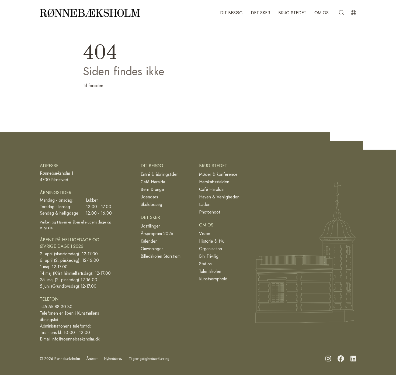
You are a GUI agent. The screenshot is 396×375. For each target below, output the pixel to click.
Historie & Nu (211, 241)
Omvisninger (152, 249)
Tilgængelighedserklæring (149, 358)
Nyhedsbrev (113, 358)
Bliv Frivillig (208, 256)
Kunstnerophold (213, 279)
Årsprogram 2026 (157, 233)
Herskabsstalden (214, 182)
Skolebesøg (151, 204)
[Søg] (341, 13)
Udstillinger (150, 226)
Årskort (92, 358)
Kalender (149, 241)
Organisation (210, 249)
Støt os (205, 264)
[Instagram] (328, 358)
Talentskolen (210, 271)
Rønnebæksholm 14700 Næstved (56, 176)
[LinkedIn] (353, 358)
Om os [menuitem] (321, 13)
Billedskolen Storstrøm (160, 256)
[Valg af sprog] (353, 13)
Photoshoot (209, 212)
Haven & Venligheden (219, 197)
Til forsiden (93, 85)
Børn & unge (152, 189)
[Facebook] (341, 358)
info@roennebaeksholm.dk (76, 339)
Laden (204, 204)
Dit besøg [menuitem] (231, 13)
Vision (204, 233)
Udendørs (149, 197)
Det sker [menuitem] (260, 13)
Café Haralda (153, 182)
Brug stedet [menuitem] (292, 13)
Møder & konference (218, 174)
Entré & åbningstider (159, 174)
